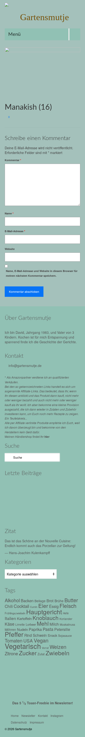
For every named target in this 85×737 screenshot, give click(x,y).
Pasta (48, 629)
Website (10, 249)
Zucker (28, 653)
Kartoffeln (24, 618)
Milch (54, 624)
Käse (9, 624)
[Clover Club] (55, 499)
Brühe (59, 600)
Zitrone (11, 653)
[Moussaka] (35, 512)
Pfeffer (14, 634)
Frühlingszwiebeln (15, 613)
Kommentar (13, 160)
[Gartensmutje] (42, 17)
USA (28, 640)
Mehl (43, 623)
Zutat (41, 654)
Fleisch (68, 605)
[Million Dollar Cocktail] (15, 512)
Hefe (66, 613)
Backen (27, 600)
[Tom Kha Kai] (15, 499)
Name (9, 213)
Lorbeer (31, 624)
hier (47, 436)
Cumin (33, 607)
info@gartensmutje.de (25, 365)
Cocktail (21, 606)
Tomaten (13, 640)
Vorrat (45, 648)
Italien (10, 618)
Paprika (35, 629)
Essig (54, 606)
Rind (28, 635)
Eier (43, 605)
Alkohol (12, 600)
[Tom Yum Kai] (35, 499)
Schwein (40, 635)
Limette (20, 624)
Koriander (66, 619)
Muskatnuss (67, 624)
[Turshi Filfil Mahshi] (55, 486)
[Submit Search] (8, 457)
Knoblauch (46, 618)
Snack (52, 635)
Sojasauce (65, 635)
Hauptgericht (44, 611)
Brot (50, 600)
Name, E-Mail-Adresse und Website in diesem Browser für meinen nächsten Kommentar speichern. (41, 273)
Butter (71, 600)
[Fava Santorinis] (15, 486)
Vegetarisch (23, 646)
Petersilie (62, 629)
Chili (9, 606)
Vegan (41, 640)
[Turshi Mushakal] (35, 486)
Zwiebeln (57, 652)
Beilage (40, 600)
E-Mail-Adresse (15, 231)
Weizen (58, 646)
